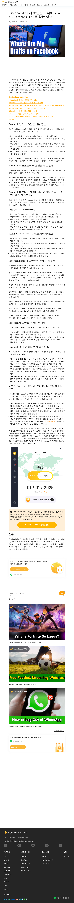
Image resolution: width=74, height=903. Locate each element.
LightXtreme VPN (50, 421)
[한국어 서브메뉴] (57, 4)
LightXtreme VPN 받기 (19, 569)
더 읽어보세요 (59, 731)
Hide (26, 97)
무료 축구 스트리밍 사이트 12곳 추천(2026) (23, 684)
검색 (62, 593)
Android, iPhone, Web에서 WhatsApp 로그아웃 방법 (25, 726)
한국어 (53, 5)
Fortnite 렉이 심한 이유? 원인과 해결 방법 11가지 (25, 642)
